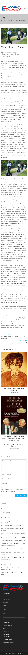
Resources (5, 602)
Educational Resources (8, 625)
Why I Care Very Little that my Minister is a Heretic (12, 557)
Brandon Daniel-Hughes (9, 52)
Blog (18, 54)
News (4, 628)
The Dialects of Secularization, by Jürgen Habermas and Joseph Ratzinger (14, 437)
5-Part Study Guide (7, 639)
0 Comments (6, 56)
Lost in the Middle (7, 599)
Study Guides (6, 634)
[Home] (1, 20)
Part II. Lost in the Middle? (7, 525)
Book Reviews (6, 622)
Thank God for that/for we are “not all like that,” (14, 445)
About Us (5, 597)
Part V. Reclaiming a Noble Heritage (9, 537)
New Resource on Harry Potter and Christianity (14, 389)
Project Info (5, 631)
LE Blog (4, 605)
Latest (4, 619)
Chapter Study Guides (8, 642)
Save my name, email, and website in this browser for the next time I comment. (12, 490)
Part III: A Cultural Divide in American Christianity (12, 528)
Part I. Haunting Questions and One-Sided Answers (13, 521)
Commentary (6, 616)
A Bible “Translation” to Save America (9, 540)
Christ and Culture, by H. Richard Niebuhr (10, 552)
